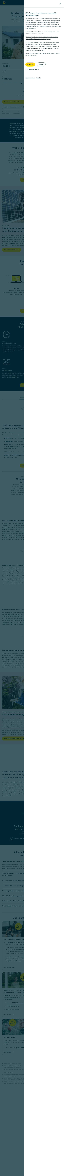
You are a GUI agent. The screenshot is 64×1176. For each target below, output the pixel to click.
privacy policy (55, 53)
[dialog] (32, 588)
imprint (34, 55)
